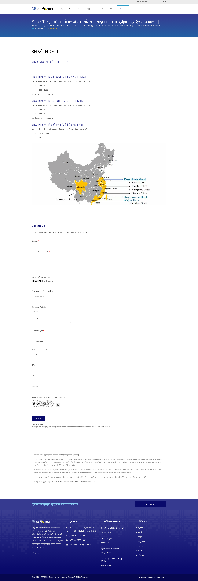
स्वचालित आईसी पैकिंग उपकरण (74, 481)
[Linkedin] (38, 553)
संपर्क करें (122, 8)
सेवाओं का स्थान (52, 28)
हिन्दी (164, 2)
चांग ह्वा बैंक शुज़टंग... (107, 538)
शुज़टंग (63, 8)
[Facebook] (33, 553)
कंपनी (71, 8)
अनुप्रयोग (90, 8)
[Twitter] (35, 553)
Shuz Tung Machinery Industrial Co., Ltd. (59, 577)
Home (37, 28)
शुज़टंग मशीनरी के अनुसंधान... (110, 549)
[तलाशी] (138, 2)
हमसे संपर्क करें (91, 481)
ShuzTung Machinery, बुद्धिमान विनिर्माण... (113, 560)
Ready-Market (161, 577)
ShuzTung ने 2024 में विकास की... (113, 528)
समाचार (112, 8)
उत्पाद (80, 8)
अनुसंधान (101, 8)
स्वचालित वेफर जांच (61, 481)
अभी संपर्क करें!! (150, 504)
